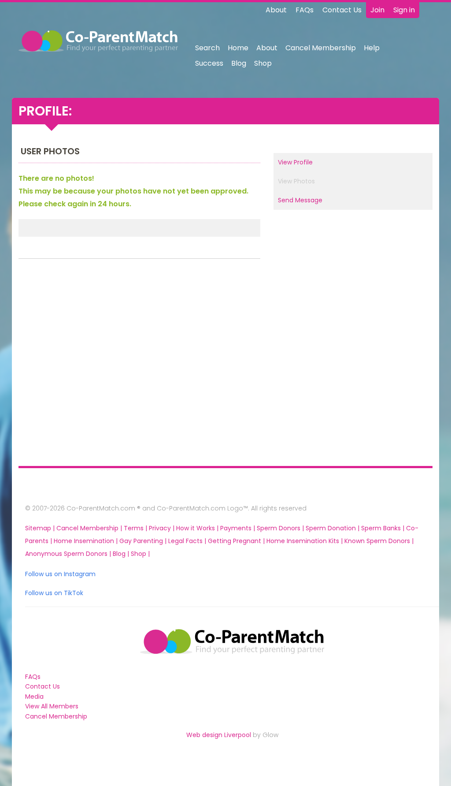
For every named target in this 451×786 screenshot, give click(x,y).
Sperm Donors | (281, 528)
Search (207, 48)
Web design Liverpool (218, 734)
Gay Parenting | (143, 540)
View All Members (51, 706)
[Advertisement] (58, 364)
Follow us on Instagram (60, 574)
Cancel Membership (320, 48)
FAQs (305, 10)
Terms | (136, 528)
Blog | (122, 553)
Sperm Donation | (333, 528)
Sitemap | (40, 528)
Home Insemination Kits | (305, 540)
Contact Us (342, 10)
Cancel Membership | (90, 528)
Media (34, 696)
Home (238, 48)
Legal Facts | (188, 540)
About (276, 10)
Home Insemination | (86, 540)
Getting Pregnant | (237, 540)
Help (372, 48)
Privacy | (162, 528)
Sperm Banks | (383, 528)
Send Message (300, 200)
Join (377, 10)
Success (209, 63)
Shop (263, 63)
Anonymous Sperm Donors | (69, 553)
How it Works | (198, 528)
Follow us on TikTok (54, 593)
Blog (238, 63)
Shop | (140, 553)
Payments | (238, 528)
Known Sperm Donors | (379, 540)
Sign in (404, 10)
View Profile (295, 162)
